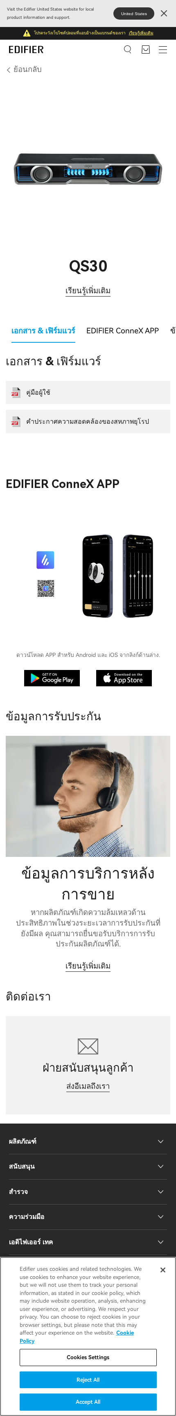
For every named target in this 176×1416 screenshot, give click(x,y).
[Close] (163, 1270)
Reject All (88, 1380)
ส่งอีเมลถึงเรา (88, 1086)
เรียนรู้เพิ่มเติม (141, 33)
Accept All (88, 1402)
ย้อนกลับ (28, 69)
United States (134, 13)
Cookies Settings (88, 1357)
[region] (88, 1336)
